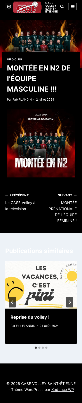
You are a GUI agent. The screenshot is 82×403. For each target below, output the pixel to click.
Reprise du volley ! (29, 317)
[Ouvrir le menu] (72, 6)
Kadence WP (62, 389)
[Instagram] (9, 6)
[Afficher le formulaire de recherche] (62, 7)
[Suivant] (69, 302)
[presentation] (41, 285)
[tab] (36, 348)
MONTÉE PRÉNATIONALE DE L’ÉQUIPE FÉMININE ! (63, 208)
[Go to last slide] (12, 302)
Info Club (14, 59)
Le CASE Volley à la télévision (20, 202)
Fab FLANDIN (22, 99)
